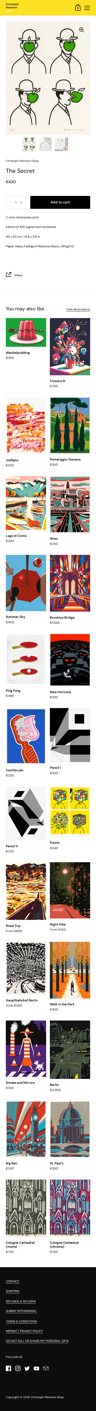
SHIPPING (12, 1291)
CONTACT (12, 1281)
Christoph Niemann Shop (47, 1397)
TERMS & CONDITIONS (21, 1321)
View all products (78, 309)
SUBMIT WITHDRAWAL (21, 1311)
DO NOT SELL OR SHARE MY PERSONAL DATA (37, 1341)
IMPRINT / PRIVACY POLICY (24, 1331)
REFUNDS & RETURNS (21, 1301)
